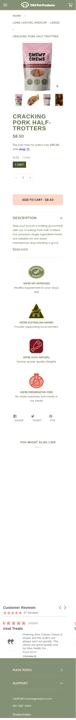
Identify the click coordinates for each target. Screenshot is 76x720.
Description (25, 218)
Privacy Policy (22, 714)
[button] (60, 607)
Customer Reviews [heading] (19, 607)
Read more (20, 249)
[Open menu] (9, 5)
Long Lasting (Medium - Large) (36, 22)
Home (17, 15)
